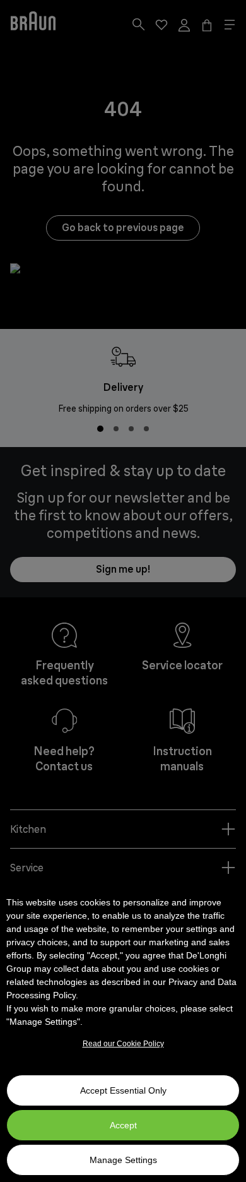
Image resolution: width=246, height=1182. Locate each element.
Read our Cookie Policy (123, 1043)
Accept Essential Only (123, 1090)
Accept (123, 1125)
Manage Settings (123, 1160)
